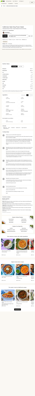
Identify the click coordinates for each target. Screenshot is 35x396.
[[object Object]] (29, 36)
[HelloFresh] (3, 1)
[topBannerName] (17, 10)
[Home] (1, 6)
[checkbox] (2, 30)
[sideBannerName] (17, 56)
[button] (17, 95)
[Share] (32, 36)
